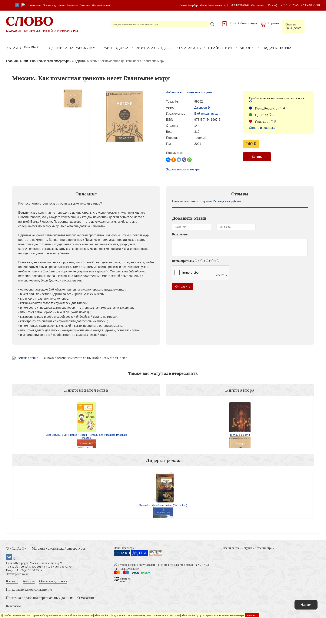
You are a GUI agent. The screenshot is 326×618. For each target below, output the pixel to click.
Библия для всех (206, 113)
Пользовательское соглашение (29, 589)
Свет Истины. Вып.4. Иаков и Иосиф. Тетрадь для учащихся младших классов (86, 436)
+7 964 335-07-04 (310, 5)
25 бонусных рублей (226, 201)
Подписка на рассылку (70, 48)
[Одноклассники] (173, 159)
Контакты (72, 5)
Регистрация (248, 23)
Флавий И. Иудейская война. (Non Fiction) (163, 505)
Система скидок (153, 48)
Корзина (273, 23)
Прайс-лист (220, 48)
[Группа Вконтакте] (17, 5)
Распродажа (115, 48)
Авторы (247, 48)
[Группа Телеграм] (23, 5)
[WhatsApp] (189, 159)
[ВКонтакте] (168, 159)
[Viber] (184, 159)
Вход (233, 23)
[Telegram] (179, 159)
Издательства (276, 48)
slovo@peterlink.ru (17, 574)
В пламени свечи (240, 434)
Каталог (12, 581)
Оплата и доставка (54, 5)
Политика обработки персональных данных (39, 597)
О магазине (34, 5)
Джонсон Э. (202, 107)
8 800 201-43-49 (240, 5)
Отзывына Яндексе (293, 26)
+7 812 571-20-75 (288, 5)
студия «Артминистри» (259, 548)
